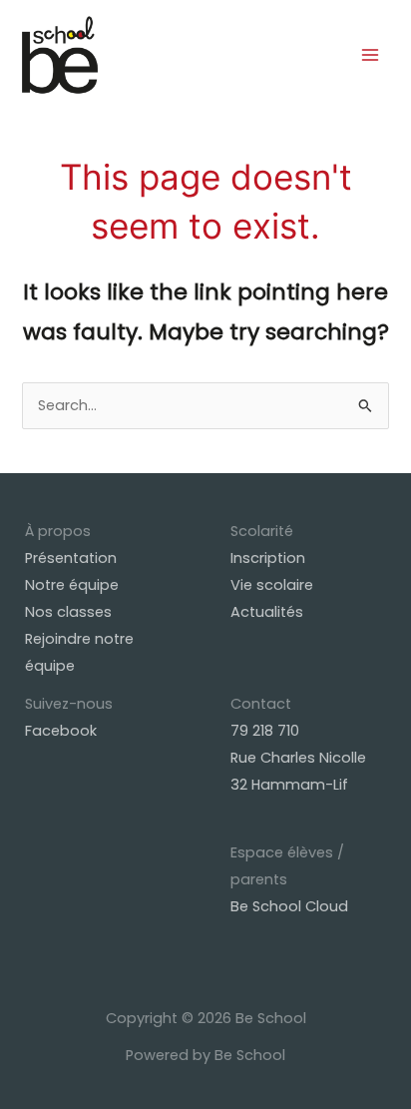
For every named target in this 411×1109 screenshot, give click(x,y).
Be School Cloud (289, 906)
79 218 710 (264, 731)
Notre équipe (72, 585)
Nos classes (68, 612)
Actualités (266, 612)
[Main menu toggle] (370, 55)
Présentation (71, 558)
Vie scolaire (271, 585)
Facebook (61, 731)
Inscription (267, 558)
